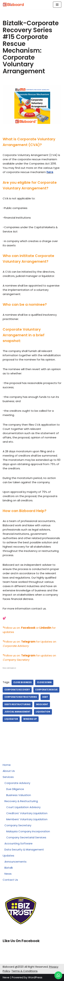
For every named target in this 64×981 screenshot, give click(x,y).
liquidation (43, 711)
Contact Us (10, 880)
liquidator (11, 719)
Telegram (28, 655)
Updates (8, 855)
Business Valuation (18, 795)
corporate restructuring (20, 697)
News (8, 874)
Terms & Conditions (24, 971)
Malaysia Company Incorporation (28, 831)
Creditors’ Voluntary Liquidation (26, 813)
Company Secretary (17, 825)
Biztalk (8, 867)
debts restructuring (17, 704)
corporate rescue (46, 689)
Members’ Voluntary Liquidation (26, 819)
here (50, 172)
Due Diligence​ (15, 789)
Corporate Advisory (17, 783)
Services (8, 777)
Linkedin (45, 628)
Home (7, 765)
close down (44, 682)
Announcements (15, 861)
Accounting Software (18, 843)
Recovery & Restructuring (21, 801)
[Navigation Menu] (57, 5)
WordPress (35, 977)
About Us (9, 771)
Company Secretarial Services (26, 837)
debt (45, 697)
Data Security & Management (24, 849)
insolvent (42, 704)
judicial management (17, 711)
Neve (6, 977)
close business (22, 682)
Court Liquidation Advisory (23, 807)
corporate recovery (17, 689)
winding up (30, 719)
